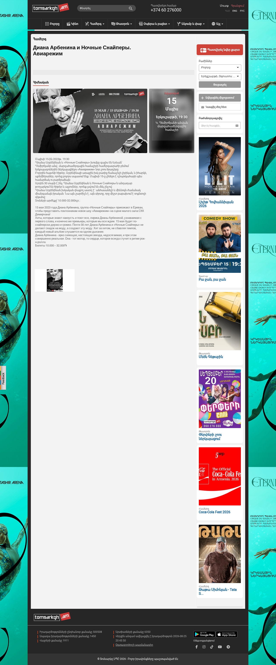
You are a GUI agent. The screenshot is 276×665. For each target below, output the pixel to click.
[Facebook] (197, 647)
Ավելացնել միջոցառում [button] (219, 97)
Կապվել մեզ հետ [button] (215, 107)
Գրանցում (237, 6)
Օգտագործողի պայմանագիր (134, 644)
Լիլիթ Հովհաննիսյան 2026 (216, 204)
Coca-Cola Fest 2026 (214, 512)
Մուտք (224, 6)
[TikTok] (211, 647)
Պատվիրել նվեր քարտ (223, 49)
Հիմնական (41, 82)
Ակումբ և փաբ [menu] (192, 24)
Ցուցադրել (219, 84)
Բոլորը (55, 24)
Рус (242, 11)
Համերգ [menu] (96, 24)
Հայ (227, 11)
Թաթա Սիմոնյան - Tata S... (218, 592)
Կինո (74, 24)
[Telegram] (228, 647)
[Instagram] (203, 647)
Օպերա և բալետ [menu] (156, 24)
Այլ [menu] (218, 24)
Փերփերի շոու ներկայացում (210, 437)
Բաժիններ (205, 61)
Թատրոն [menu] (123, 24)
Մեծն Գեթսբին (211, 357)
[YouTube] (220, 647)
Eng (234, 11)
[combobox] (220, 67)
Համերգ (39, 39)
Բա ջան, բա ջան (212, 279)
